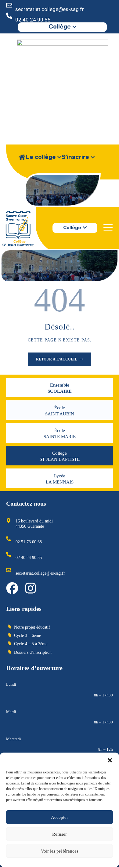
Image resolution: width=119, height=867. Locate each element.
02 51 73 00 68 (29, 542)
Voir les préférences (59, 851)
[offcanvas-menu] (108, 227)
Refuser (59, 834)
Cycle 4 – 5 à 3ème (30, 644)
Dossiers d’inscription (33, 652)
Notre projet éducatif (32, 627)
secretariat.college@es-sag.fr (49, 9)
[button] (110, 760)
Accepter (59, 817)
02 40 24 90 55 (33, 20)
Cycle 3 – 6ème (27, 635)
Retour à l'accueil (57, 359)
